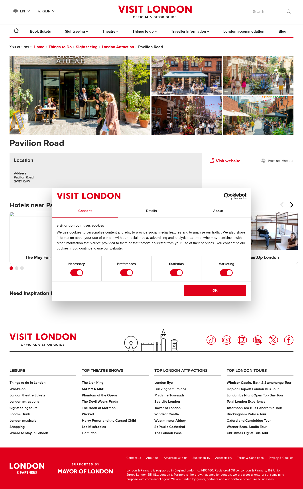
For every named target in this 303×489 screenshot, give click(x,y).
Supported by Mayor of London (85, 468)
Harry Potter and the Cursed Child (109, 420)
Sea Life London (167, 401)
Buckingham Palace (170, 389)
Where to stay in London (29, 433)
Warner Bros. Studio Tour (247, 426)
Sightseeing (87, 47)
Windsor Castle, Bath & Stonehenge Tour (259, 382)
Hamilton (89, 433)
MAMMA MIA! (93, 389)
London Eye (163, 382)
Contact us (133, 457)
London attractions (24, 401)
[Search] (289, 10)
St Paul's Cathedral (169, 426)
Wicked (88, 414)
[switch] (126, 272)
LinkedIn (257, 340)
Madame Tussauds (169, 395)
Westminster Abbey (170, 420)
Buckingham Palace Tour (246, 414)
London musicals (23, 420)
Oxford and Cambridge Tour (249, 420)
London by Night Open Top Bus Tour (255, 395)
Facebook (288, 340)
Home (39, 47)
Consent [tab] (85, 211)
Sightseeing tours (23, 407)
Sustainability (201, 457)
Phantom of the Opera (99, 395)
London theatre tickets (27, 395)
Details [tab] (151, 211)
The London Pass (168, 433)
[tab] (23, 160)
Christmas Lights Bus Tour (247, 433)
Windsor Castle (166, 414)
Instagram (242, 340)
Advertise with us (175, 457)
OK (215, 290)
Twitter (273, 340)
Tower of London (167, 407)
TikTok (211, 340)
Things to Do (60, 47)
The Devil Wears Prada (100, 401)
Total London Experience (246, 401)
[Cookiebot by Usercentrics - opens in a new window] (227, 196)
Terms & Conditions (250, 457)
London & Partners (27, 468)
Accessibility (223, 457)
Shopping (17, 426)
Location (23, 160)
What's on (18, 389)
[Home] (16, 31)
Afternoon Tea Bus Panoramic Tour (254, 407)
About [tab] (218, 211)
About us (152, 457)
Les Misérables (94, 426)
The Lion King (92, 382)
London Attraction (118, 47)
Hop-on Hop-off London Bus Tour (253, 389)
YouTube (226, 340)
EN (22, 11)
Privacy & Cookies (281, 457)
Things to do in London (27, 382)
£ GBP (44, 11)
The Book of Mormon (99, 407)
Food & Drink (20, 414)
